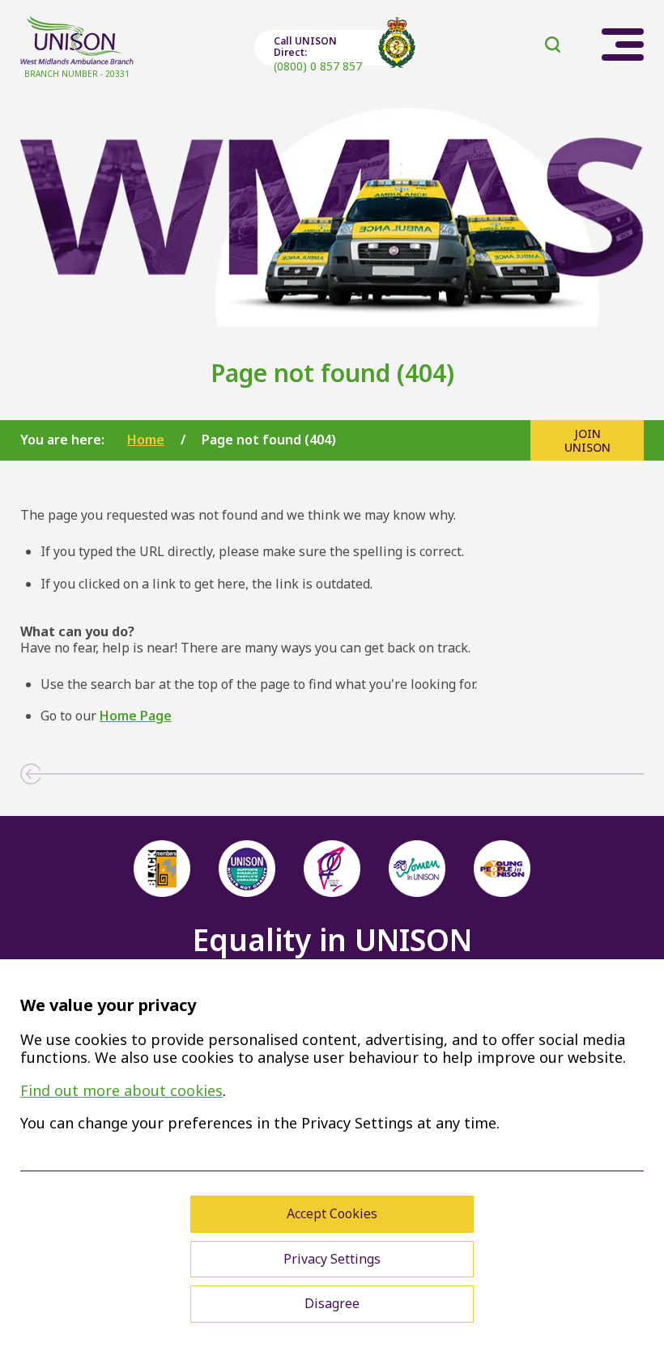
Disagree (332, 1303)
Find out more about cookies (121, 1090)
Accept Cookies (332, 1213)
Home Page (136, 715)
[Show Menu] (623, 44)
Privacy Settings (332, 1259)
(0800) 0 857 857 (318, 66)
